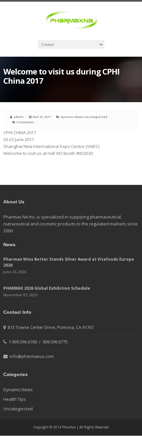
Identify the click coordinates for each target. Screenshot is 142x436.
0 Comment (25, 122)
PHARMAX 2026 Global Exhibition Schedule (46, 288)
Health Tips (14, 399)
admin (18, 117)
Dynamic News (72, 117)
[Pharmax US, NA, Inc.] (71, 20)
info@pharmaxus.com (31, 356)
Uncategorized (95, 117)
